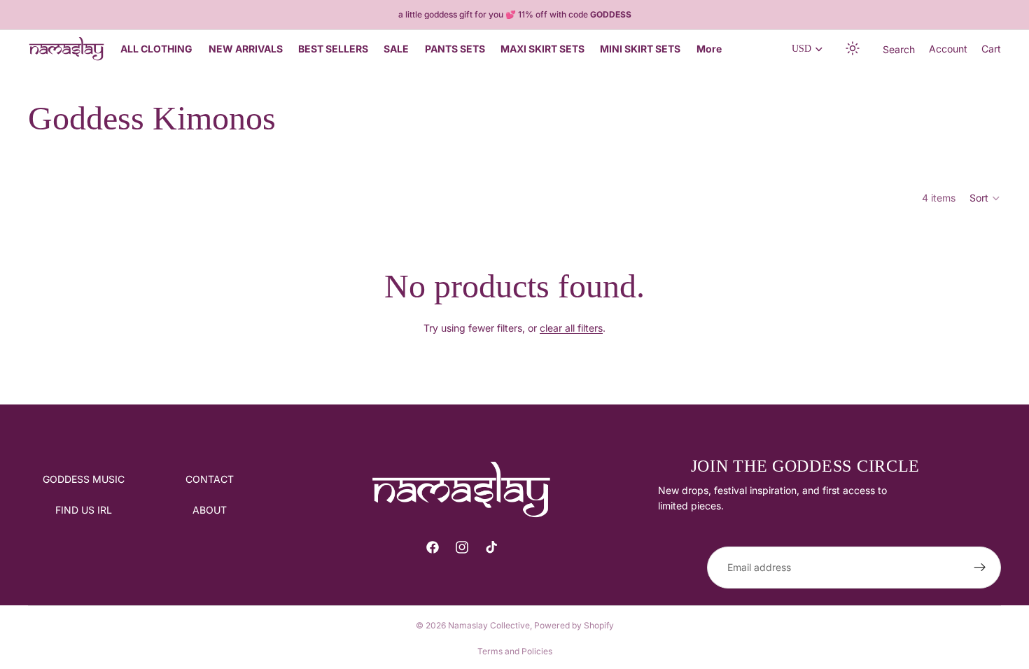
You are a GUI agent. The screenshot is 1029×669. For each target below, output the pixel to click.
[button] (853, 49)
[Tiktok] (491, 547)
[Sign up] (980, 567)
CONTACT (210, 479)
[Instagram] (462, 547)
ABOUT (209, 510)
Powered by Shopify (574, 625)
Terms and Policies (514, 651)
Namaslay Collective (489, 625)
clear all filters (571, 328)
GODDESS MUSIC (84, 479)
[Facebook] (432, 547)
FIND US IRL (83, 510)
